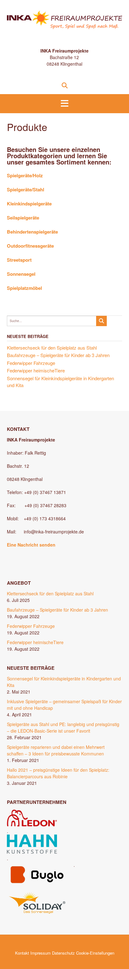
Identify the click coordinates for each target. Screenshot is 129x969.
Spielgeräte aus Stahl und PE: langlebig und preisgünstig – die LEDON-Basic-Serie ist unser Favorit (63, 727)
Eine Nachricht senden (31, 545)
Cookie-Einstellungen (95, 953)
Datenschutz (63, 953)
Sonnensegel (21, 273)
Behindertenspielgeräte (32, 231)
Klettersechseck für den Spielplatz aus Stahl (52, 347)
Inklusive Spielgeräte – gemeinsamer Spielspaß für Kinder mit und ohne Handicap (64, 704)
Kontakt (22, 953)
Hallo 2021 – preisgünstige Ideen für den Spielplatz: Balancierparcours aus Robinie (58, 773)
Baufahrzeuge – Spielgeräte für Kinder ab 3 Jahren (58, 355)
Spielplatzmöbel (24, 288)
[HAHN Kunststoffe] (32, 852)
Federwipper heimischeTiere (36, 370)
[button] (64, 104)
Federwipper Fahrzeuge (31, 363)
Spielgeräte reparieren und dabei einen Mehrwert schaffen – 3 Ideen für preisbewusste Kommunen (56, 750)
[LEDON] (32, 824)
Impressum (40, 953)
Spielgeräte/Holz (25, 175)
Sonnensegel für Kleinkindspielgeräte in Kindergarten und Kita (64, 681)
